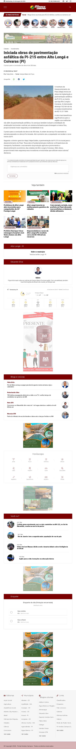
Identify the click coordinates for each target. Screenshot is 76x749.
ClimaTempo (65, 289)
